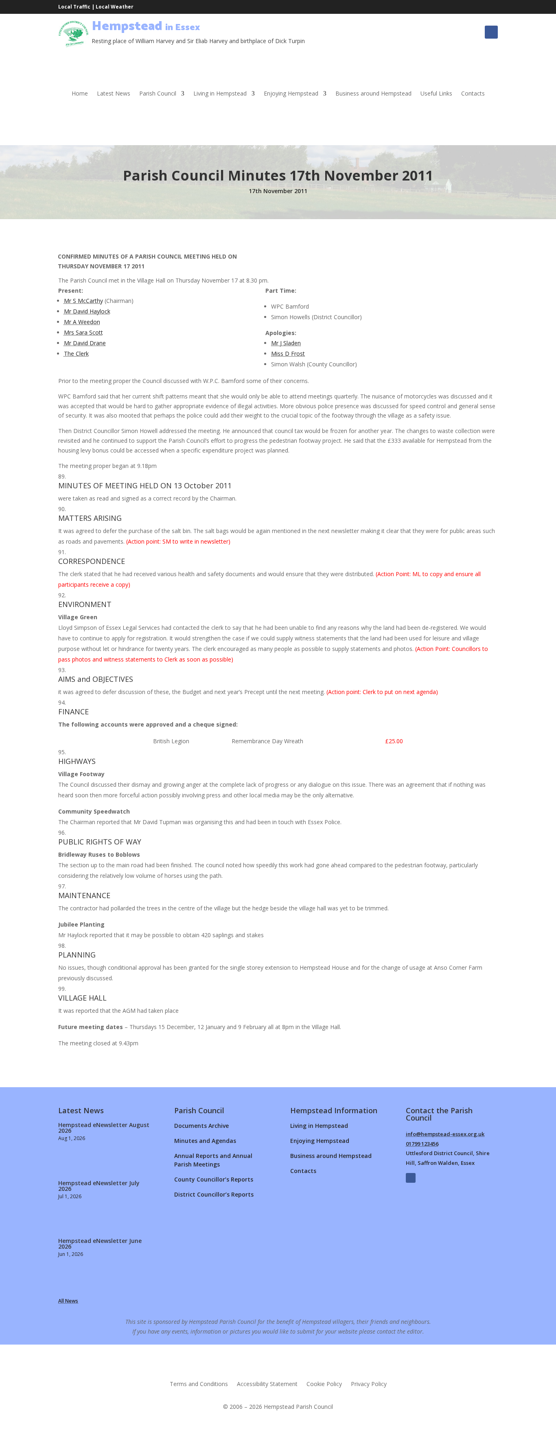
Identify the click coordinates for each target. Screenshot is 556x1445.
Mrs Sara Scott (83, 332)
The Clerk (76, 353)
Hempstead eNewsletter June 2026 (100, 1243)
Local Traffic (74, 6)
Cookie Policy (324, 1384)
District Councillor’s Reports (214, 1194)
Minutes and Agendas (205, 1141)
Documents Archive (201, 1125)
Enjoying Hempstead (291, 94)
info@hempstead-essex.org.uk (445, 1134)
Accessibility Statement (267, 1384)
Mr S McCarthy (83, 301)
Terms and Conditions (199, 1384)
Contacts (473, 94)
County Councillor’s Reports (213, 1179)
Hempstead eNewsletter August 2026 (103, 1127)
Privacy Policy (369, 1384)
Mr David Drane (85, 343)
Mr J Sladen (286, 343)
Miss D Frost (288, 353)
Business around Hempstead (373, 94)
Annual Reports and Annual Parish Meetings (213, 1160)
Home (80, 94)
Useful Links (436, 94)
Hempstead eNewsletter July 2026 (99, 1186)
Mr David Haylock (87, 311)
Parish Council (157, 94)
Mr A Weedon (82, 322)
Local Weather (115, 6)
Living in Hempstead (220, 94)
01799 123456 (422, 1143)
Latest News (113, 94)
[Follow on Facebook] (491, 32)
